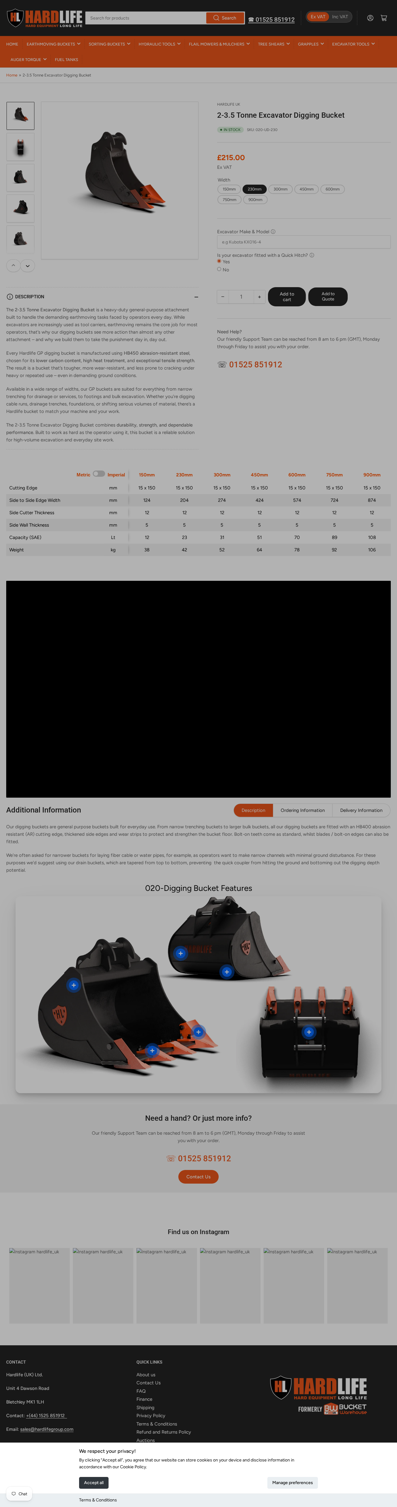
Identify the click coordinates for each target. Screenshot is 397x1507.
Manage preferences (292, 1482)
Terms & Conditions (98, 1500)
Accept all (94, 1482)
